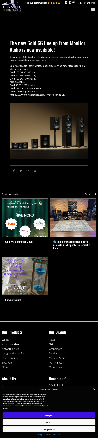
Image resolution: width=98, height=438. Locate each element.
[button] (94, 389)
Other (5, 367)
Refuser (49, 422)
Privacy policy (56, 435)
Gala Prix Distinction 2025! (19, 242)
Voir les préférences (49, 429)
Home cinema (10, 358)
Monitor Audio (57, 358)
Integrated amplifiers (14, 353)
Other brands (57, 367)
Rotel (52, 339)
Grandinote (55, 349)
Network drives (10, 349)
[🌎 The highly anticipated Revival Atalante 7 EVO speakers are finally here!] (73, 217)
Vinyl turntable (10, 344)
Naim (52, 344)
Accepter (49, 415)
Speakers (7, 362)
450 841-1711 (56, 384)
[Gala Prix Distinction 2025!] (25, 217)
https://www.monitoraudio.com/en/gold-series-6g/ (37, 94)
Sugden (53, 353)
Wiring (5, 339)
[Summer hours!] (25, 275)
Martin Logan (56, 362)
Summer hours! (13, 300)
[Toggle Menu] (93, 9)
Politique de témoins (44, 435)
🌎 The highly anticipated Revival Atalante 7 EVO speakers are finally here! (71, 245)
